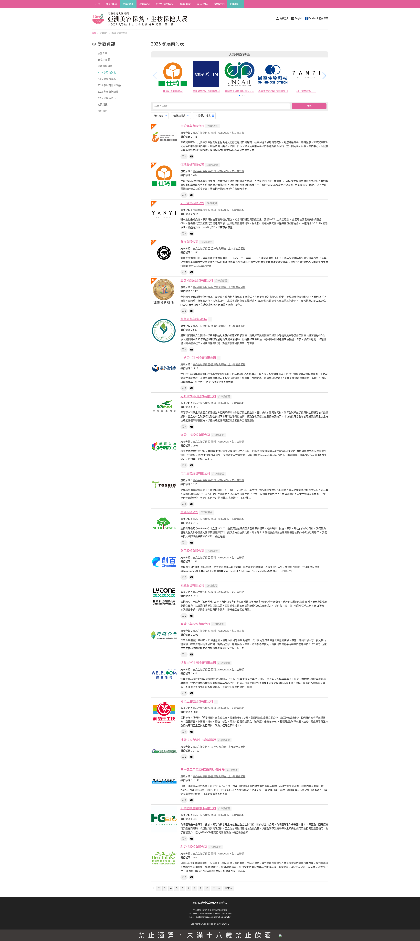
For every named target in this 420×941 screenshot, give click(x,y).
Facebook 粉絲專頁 (318, 18)
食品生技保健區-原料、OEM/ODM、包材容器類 (218, 132)
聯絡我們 (219, 4)
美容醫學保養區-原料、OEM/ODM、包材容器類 (218, 210)
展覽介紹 (102, 53)
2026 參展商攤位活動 (109, 85)
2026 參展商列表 (107, 72)
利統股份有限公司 (192, 585)
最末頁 (228, 888)
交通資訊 (102, 104)
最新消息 (111, 4)
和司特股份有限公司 (193, 847)
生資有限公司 (189, 512)
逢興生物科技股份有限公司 (198, 662)
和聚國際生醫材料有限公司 (198, 808)
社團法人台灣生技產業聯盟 (198, 740)
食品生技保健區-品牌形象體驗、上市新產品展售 (219, 248)
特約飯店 (102, 111)
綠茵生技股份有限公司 (195, 435)
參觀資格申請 (105, 66)
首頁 (97, 4)
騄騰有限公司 (189, 242)
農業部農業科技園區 (193, 319)
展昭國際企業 (223, 924)
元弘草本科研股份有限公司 (198, 396)
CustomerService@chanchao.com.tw (213, 917)
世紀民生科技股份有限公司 (198, 357)
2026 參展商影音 (107, 98)
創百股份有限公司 (192, 551)
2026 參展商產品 (107, 78)
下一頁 (216, 888)
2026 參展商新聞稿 (108, 91)
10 (207, 888)
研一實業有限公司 (192, 203)
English (298, 18)
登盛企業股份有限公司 (195, 624)
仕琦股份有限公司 (192, 164)
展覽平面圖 (104, 59)
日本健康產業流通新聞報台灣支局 (202, 769)
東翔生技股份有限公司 (195, 473)
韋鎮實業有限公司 (192, 126)
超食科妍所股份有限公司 (196, 280)
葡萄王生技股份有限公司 (196, 701)
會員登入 (284, 18)
